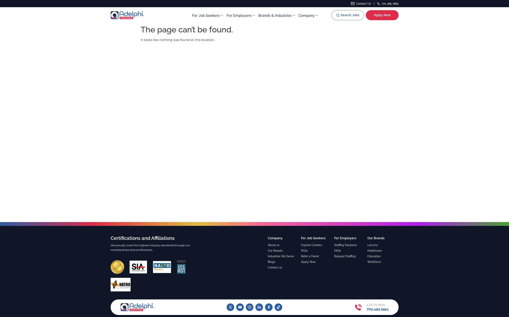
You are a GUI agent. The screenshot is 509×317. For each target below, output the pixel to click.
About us (273, 245)
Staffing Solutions (345, 245)
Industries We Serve (281, 256)
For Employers (239, 15)
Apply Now (308, 261)
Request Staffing (345, 256)
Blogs (271, 261)
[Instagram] (249, 307)
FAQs (304, 250)
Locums (372, 245)
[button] (347, 15)
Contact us (275, 267)
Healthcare (374, 250)
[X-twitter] (230, 307)
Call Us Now (376, 305)
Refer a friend (310, 256)
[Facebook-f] (269, 307)
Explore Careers (311, 245)
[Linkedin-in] (259, 307)
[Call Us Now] (358, 307)
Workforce (374, 261)
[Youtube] (240, 307)
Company (306, 15)
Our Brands (275, 250)
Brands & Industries (275, 15)
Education (374, 256)
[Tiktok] (278, 307)
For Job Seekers (206, 15)
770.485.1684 (378, 309)
